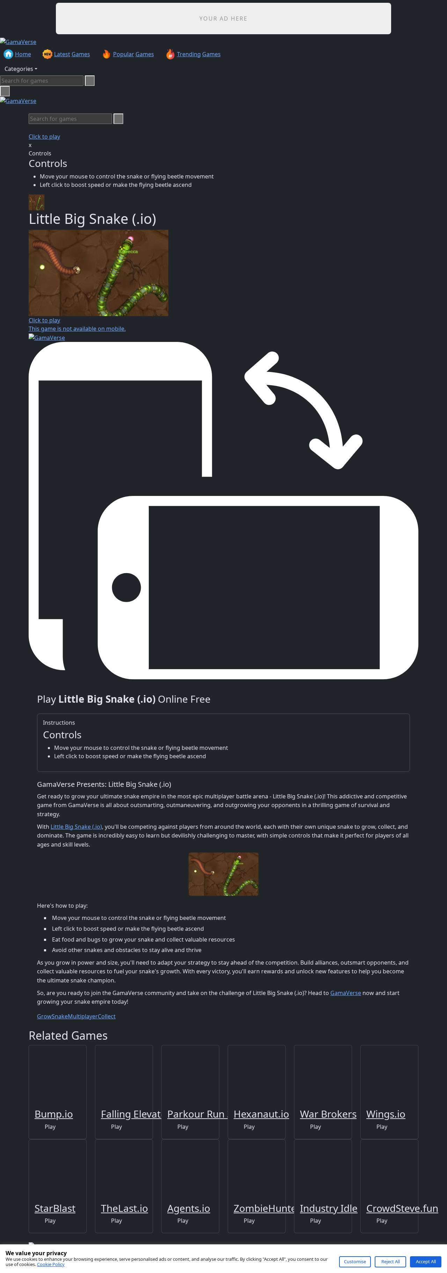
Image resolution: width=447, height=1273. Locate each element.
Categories (19, 69)
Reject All (390, 1261)
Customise (355, 1261)
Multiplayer (83, 1016)
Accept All (426, 1261)
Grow (44, 1016)
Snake (60, 1016)
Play (49, 1127)
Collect (107, 1016)
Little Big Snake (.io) (76, 827)
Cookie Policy (51, 1264)
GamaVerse (345, 993)
